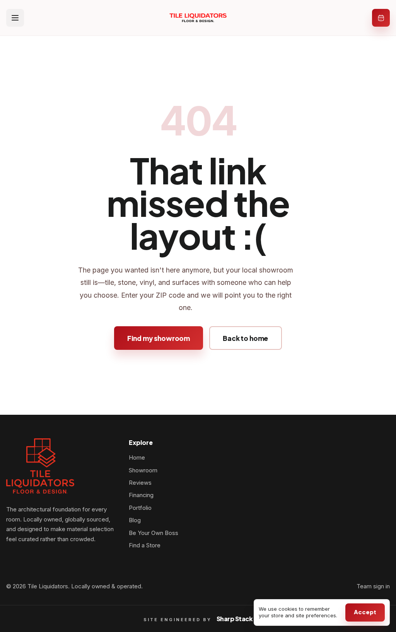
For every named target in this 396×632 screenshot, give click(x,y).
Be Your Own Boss (153, 533)
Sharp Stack (235, 619)
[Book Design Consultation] (381, 18)
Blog (135, 520)
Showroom (143, 470)
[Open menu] (15, 18)
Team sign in (373, 586)
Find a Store (144, 545)
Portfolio (140, 507)
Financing (141, 495)
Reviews (140, 482)
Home (137, 457)
